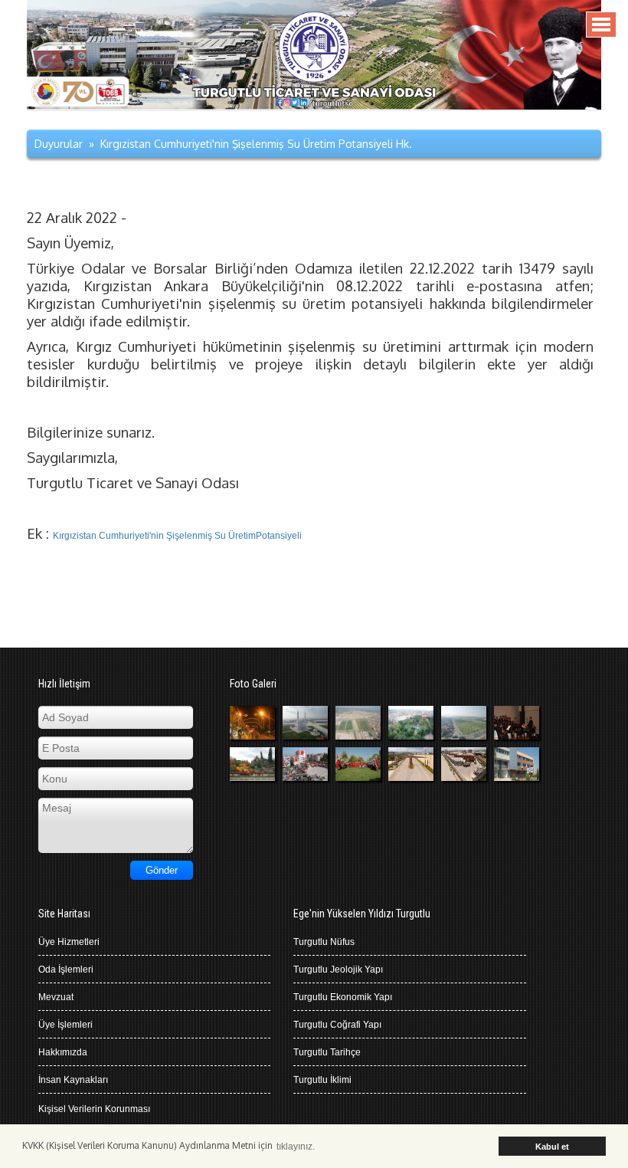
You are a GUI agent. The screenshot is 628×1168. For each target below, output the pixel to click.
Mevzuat (56, 997)
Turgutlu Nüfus (324, 942)
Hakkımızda (62, 1052)
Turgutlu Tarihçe (327, 1052)
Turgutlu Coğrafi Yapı (337, 1024)
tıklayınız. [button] (295, 1146)
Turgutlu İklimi (322, 1079)
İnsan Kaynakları (73, 1079)
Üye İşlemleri (65, 1024)
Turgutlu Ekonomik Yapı (342, 997)
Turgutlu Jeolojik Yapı (338, 969)
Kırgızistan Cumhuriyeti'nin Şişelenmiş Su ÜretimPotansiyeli (177, 535)
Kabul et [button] (552, 1146)
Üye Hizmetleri (69, 942)
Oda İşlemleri (65, 969)
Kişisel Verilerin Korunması (94, 1109)
